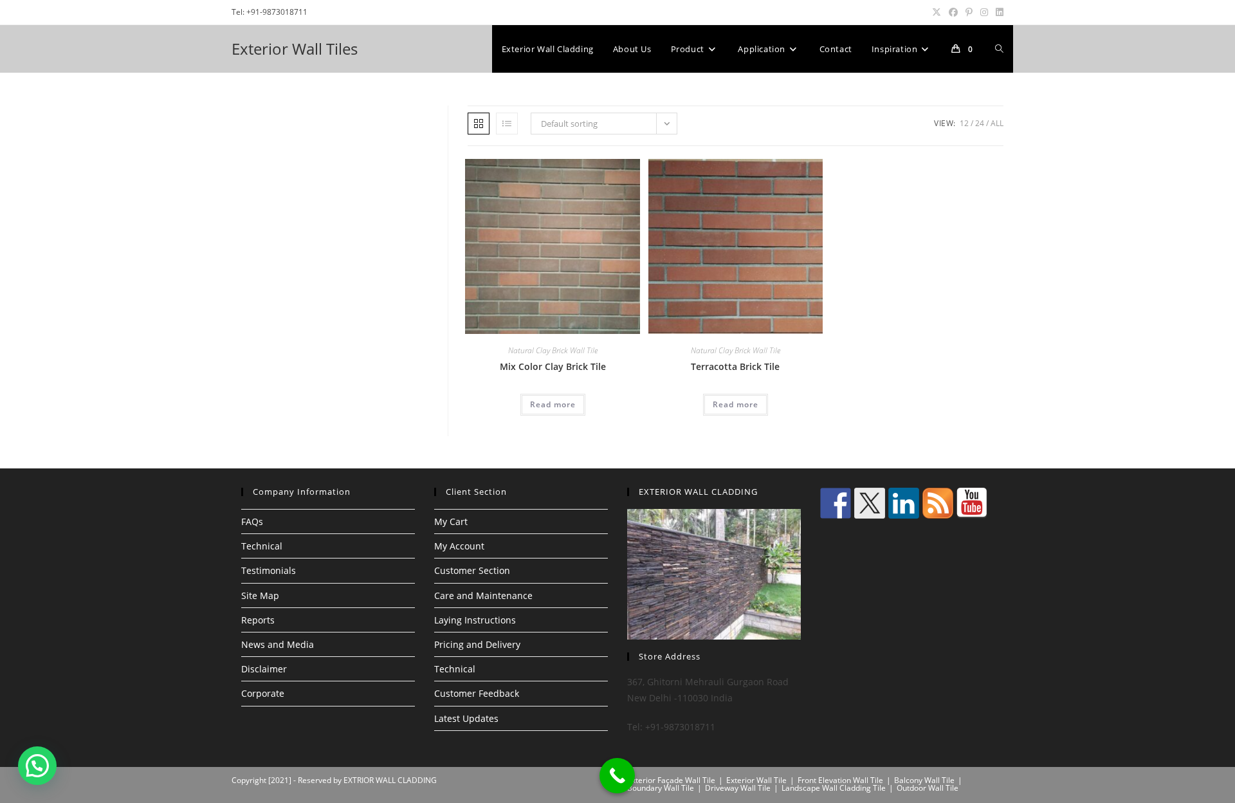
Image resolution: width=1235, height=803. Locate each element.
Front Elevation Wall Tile (840, 780)
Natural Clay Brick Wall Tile (553, 350)
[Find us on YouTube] (971, 503)
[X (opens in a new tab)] (936, 12)
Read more (553, 404)
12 (964, 123)
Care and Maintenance (483, 595)
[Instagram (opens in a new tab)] (984, 12)
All (997, 123)
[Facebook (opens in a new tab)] (953, 12)
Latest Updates (466, 718)
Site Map (260, 595)
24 (979, 123)
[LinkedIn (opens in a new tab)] (997, 12)
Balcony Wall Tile (924, 780)
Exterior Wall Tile (756, 780)
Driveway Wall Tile (738, 787)
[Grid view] (478, 123)
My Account (459, 546)
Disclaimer (264, 669)
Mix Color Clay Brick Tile (553, 366)
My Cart (451, 521)
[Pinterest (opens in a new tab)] (969, 12)
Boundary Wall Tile (660, 787)
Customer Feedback (476, 693)
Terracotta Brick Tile (735, 366)
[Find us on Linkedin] (903, 503)
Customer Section (472, 570)
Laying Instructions (475, 620)
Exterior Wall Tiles (295, 48)
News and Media (277, 644)
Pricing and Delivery (477, 644)
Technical (261, 546)
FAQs (252, 521)
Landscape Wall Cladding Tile (834, 787)
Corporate (262, 693)
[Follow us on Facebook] (835, 503)
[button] (37, 765)
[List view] (507, 123)
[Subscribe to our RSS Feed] (937, 503)
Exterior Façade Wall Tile (671, 780)
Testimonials (268, 570)
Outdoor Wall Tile (927, 787)
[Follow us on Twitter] (869, 503)
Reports (258, 620)
